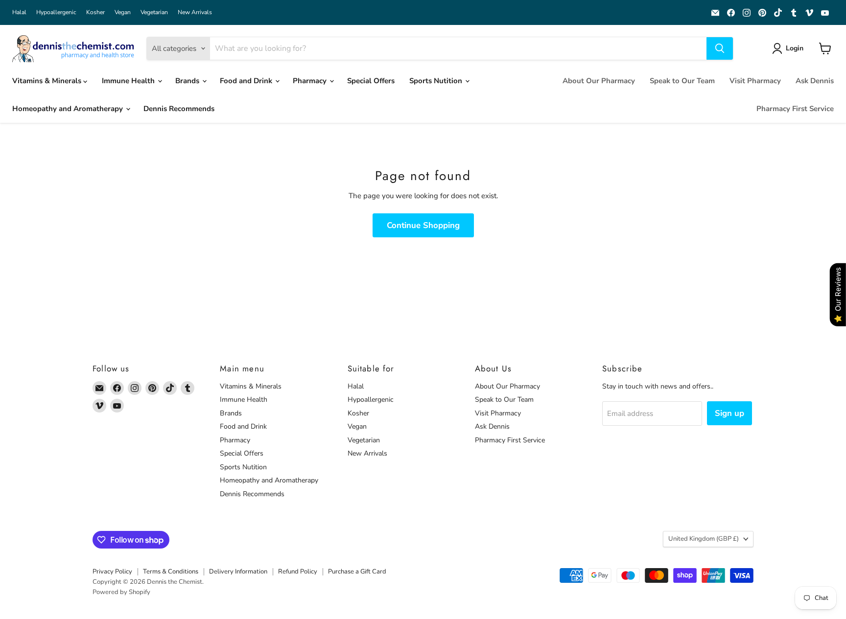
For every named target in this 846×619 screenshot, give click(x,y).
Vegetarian (154, 12)
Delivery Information (238, 571)
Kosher (95, 12)
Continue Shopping (423, 225)
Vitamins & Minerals (47, 81)
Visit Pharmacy (755, 81)
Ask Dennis (815, 81)
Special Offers (371, 81)
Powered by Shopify (121, 592)
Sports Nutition (436, 81)
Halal (19, 12)
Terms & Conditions (170, 571)
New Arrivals (195, 12)
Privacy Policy (112, 571)
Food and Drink (247, 81)
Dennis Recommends (178, 109)
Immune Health (129, 81)
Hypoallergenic (56, 12)
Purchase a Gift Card (357, 571)
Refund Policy (297, 571)
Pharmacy (311, 81)
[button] (789, 48)
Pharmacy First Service (795, 109)
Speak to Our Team (682, 81)
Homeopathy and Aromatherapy (68, 109)
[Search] (719, 48)
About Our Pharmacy (599, 81)
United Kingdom (703, 538)
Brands (188, 81)
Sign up (729, 413)
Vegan (123, 12)
